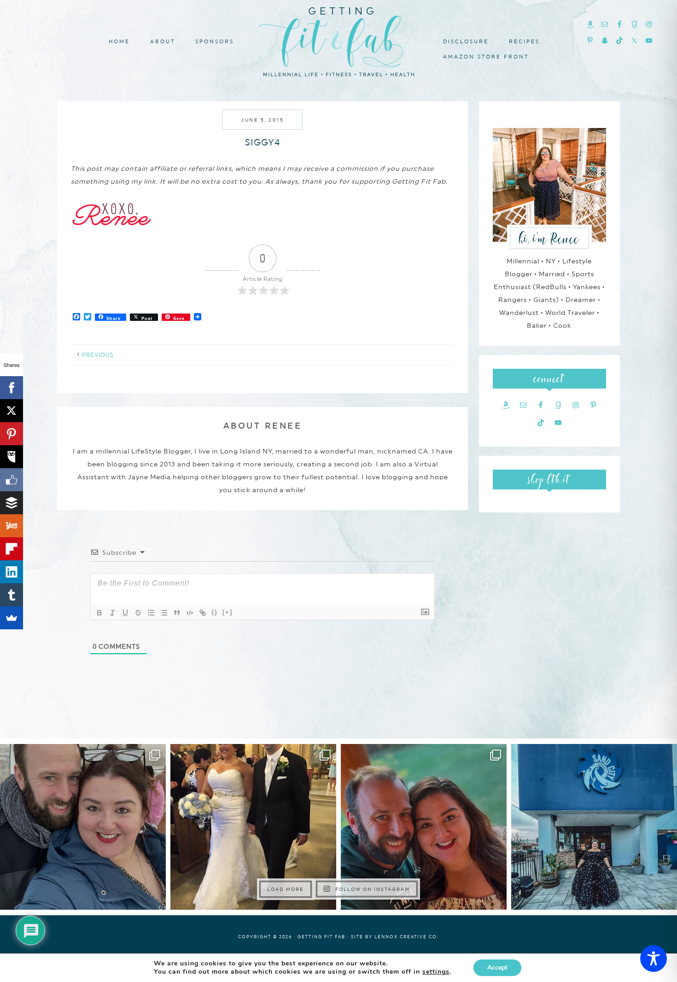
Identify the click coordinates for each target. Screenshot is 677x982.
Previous (98, 355)
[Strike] (138, 612)
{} (214, 612)
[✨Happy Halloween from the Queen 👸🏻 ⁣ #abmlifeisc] (594, 827)
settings (435, 972)
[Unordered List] (164, 612)
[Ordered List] (151, 612)
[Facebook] (11, 387)
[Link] (202, 612)
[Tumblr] (11, 594)
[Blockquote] (176, 612)
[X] (11, 410)
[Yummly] (11, 525)
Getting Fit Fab (338, 40)
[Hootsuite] (11, 456)
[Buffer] (11, 502)
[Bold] (99, 612)
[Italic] (112, 612)
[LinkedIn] (11, 571)
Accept (497, 967)
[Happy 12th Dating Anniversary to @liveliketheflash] (424, 827)
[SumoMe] (11, 617)
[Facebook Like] (11, 479)
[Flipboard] (11, 548)
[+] (227, 612)
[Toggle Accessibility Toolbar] (653, 958)
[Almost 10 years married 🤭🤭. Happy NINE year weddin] (253, 827)
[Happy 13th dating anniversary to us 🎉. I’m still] (83, 827)
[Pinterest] (11, 433)
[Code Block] (189, 612)
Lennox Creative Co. (406, 936)
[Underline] (125, 612)
